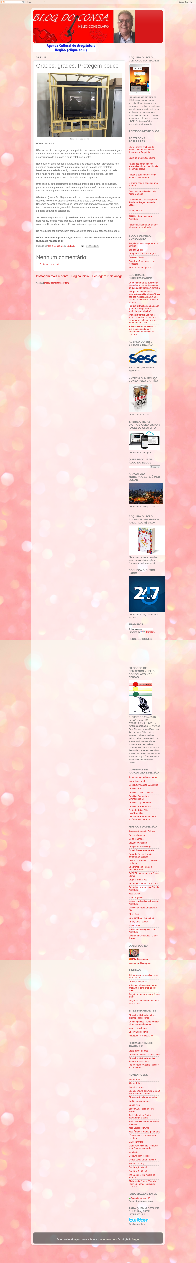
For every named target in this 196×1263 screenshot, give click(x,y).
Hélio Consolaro (139, 959)
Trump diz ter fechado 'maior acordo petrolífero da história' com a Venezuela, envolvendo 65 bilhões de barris (143, 319)
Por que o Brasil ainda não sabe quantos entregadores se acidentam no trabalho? (144, 308)
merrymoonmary (109, 1239)
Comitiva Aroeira (136, 788)
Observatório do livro (138, 1032)
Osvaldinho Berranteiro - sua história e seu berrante (142, 817)
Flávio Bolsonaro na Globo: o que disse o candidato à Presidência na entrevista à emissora (142, 330)
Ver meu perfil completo (140, 963)
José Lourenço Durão (139, 1128)
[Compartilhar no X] (92, 246)
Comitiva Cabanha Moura (141, 792)
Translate (150, 632)
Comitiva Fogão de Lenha (141, 802)
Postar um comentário (49, 264)
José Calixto (134, 893)
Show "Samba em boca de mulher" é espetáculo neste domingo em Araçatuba (141, 149)
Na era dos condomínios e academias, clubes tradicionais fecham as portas (143, 166)
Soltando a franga (137, 1163)
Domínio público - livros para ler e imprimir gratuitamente (144, 1022)
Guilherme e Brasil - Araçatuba (143, 883)
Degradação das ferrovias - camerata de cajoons (141, 855)
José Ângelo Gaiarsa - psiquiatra (144, 1131)
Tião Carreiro (135, 925)
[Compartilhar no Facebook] (95, 246)
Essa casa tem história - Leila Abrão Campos (142, 192)
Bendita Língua (136, 250)
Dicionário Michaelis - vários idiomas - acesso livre (142, 1016)
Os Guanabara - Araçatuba (141, 918)
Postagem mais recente (52, 276)
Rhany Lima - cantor (138, 921)
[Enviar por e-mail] (87, 246)
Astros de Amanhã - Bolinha (142, 831)
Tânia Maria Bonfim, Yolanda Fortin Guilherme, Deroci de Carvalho (142, 1184)
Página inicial (80, 276)
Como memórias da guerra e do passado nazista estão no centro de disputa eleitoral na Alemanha (144, 285)
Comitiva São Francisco (140, 806)
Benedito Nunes (136, 1087)
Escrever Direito (136, 257)
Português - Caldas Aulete (141, 1035)
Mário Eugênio (136, 897)
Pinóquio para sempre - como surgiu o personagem (143, 175)
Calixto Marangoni (137, 835)
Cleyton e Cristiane (138, 843)
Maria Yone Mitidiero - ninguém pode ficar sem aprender (143, 1146)
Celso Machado (136, 839)
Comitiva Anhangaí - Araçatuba (143, 785)
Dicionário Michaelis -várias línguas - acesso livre (142, 1059)
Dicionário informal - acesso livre (144, 1054)
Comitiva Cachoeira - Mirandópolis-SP (139, 797)
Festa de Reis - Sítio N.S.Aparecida (138, 811)
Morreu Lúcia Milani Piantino (142, 1159)
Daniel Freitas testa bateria (141, 850)
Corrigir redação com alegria (142, 253)
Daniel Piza (134, 1105)
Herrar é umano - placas (140, 267)
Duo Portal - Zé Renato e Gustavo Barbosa (140, 868)
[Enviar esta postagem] (82, 246)
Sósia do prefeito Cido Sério (142, 158)
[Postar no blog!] (90, 246)
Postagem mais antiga (107, 276)
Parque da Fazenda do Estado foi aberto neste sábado (143, 225)
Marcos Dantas (136, 1142)
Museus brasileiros (138, 1028)
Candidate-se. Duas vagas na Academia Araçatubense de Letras (143, 202)
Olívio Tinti (134, 914)
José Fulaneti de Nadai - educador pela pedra (140, 1116)
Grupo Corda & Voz (138, 879)
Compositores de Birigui (140, 846)
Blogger (135, 1239)
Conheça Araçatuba (138, 981)
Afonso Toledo (135, 1079)
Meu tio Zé (134, 1152)
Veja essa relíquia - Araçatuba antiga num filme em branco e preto (143, 988)
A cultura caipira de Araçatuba (143, 777)
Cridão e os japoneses (139, 1101)
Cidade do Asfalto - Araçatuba (143, 1097)
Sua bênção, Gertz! (138, 1167)
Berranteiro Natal (137, 781)
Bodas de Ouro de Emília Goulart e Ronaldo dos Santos (144, 1092)
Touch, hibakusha (137, 210)
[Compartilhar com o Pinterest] (97, 246)
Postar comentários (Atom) (56, 283)
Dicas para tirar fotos (138, 1051)
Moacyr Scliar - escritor (139, 1156)
